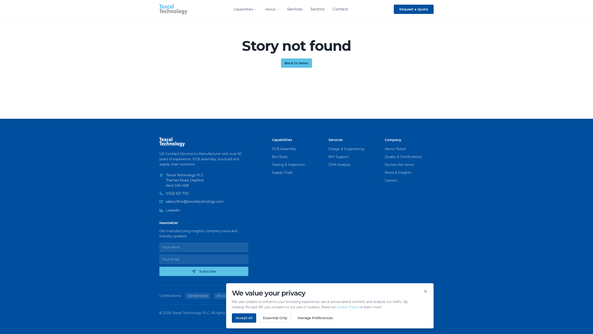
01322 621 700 (177, 193)
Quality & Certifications (403, 157)
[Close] (425, 291)
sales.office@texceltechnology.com (195, 201)
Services (295, 9)
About (270, 9)
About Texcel (395, 149)
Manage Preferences (315, 318)
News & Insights (398, 172)
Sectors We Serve (399, 165)
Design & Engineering (346, 149)
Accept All (244, 318)
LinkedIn (173, 210)
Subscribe (207, 271)
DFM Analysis (339, 165)
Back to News (296, 63)
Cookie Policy (348, 307)
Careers (391, 180)
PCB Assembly (284, 149)
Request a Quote (413, 9)
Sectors (317, 9)
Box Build (279, 157)
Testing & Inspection (288, 165)
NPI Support (338, 157)
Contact (340, 9)
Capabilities (243, 9)
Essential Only (275, 318)
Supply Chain (282, 172)
